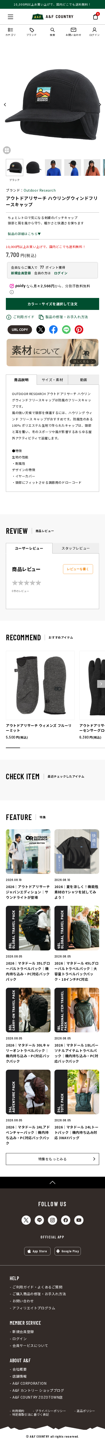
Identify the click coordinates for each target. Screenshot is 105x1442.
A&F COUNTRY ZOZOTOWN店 (37, 1397)
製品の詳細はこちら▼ (24, 233)
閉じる (5, 16)
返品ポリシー (86, 1410)
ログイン (60, 273)
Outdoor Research (40, 190)
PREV (5, 105)
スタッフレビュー (76, 548)
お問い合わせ (23, 1301)
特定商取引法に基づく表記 (30, 1414)
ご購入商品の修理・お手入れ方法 (39, 1294)
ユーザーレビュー (29, 548)
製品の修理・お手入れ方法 (66, 316)
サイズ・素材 (52, 379)
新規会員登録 (21, 273)
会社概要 (19, 1369)
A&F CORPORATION (29, 1383)
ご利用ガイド (24, 316)
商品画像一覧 (7, 150)
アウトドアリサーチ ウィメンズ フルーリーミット (39, 728)
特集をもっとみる (52, 1158)
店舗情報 (19, 1376)
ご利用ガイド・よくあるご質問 (37, 1287)
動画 (83, 379)
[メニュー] (10, 17)
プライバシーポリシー (50, 1410)
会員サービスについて (30, 1345)
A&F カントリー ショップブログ (38, 1390)
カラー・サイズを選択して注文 (52, 303)
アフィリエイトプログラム (33, 1308)
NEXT (100, 105)
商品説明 (21, 379)
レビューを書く (78, 569)
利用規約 (18, 1410)
